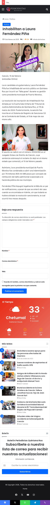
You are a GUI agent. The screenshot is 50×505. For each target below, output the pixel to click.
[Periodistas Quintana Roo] (15, 9)
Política (12, 19)
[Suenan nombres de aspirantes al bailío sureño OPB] (8, 366)
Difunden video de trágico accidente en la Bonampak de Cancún (30, 419)
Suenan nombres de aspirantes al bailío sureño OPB (32, 363)
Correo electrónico (10, 261)
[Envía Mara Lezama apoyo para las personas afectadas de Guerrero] (8, 354)
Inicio (6, 19)
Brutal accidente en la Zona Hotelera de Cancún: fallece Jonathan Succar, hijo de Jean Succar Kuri (30, 392)
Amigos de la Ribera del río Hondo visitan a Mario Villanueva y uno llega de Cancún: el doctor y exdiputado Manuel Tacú (32, 377)
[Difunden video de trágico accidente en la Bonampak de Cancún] (8, 419)
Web (3, 271)
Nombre (5, 251)
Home (25, 489)
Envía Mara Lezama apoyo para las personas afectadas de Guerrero (31, 353)
